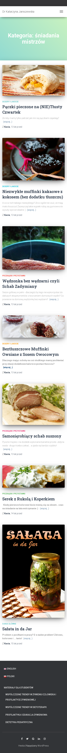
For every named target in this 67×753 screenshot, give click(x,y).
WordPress (43, 745)
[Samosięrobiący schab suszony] (33, 404)
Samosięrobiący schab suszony (31, 436)
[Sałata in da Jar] (33, 571)
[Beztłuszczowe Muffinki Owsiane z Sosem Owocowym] (33, 326)
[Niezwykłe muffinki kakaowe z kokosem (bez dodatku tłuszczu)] (33, 159)
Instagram (44, 738)
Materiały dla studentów (18, 687)
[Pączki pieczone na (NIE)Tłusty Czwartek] (33, 80)
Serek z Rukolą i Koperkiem (28, 498)
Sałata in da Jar (17, 628)
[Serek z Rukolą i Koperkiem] (33, 476)
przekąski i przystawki (13, 276)
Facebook (22, 738)
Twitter (27, 738)
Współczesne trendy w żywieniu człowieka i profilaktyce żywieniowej (30, 697)
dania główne (9, 624)
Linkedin (39, 738)
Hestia (21, 745)
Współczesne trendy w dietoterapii (26, 707)
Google (33, 738)
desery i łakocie (10, 102)
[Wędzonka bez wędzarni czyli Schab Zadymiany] (33, 248)
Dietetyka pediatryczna (19, 722)
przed (16, 127)
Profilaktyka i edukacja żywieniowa (26, 715)
